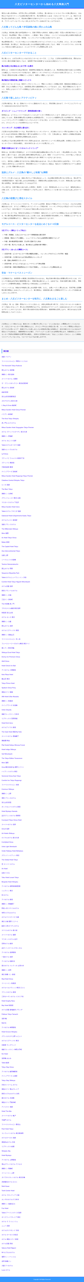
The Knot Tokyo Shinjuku (10, 418)
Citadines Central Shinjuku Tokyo (13, 480)
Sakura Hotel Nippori (9, 1248)
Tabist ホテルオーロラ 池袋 (11, 445)
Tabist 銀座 (5, 1063)
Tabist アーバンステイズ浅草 (11, 1213)
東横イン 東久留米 (8, 374)
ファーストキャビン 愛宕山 (11, 1124)
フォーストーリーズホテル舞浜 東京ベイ (16, 643)
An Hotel (5, 868)
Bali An (4, 1023)
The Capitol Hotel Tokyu (10, 546)
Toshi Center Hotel (8, 1190)
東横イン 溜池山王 (8, 635)
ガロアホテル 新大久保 (9, 401)
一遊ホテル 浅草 (7, 957)
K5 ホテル (5, 895)
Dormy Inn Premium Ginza (11, 657)
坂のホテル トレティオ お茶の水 (13, 965)
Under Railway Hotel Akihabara (12, 851)
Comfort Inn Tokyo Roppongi (11, 780)
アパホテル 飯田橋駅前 (9, 1071)
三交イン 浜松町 (7, 599)
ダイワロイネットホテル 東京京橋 (13, 1177)
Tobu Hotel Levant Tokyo (10, 877)
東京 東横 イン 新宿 (8, 974)
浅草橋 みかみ (6, 1058)
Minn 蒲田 (5, 762)
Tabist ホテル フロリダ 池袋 (11, 511)
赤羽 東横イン (6, 1261)
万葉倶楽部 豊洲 (7, 467)
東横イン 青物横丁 (8, 904)
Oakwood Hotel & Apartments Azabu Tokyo (16, 516)
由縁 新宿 (5, 392)
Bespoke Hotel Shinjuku (10, 882)
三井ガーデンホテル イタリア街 (13, 996)
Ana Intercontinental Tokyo (11, 551)
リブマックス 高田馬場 (9, 718)
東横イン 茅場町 (7, 436)
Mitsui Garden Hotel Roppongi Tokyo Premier (17, 476)
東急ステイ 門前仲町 (9, 1102)
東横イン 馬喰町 (7, 1168)
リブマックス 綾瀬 (8, 1146)
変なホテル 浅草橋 (8, 370)
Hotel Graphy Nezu (8, 1001)
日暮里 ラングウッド (9, 1045)
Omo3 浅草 (5, 829)
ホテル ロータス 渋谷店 (10, 1235)
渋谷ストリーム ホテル (9, 1085)
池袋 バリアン (6, 357)
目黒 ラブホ (6, 873)
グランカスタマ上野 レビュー (12, 1036)
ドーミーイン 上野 (8, 1173)
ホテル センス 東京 (8, 617)
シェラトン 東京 (7, 891)
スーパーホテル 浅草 (9, 824)
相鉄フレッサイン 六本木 (10, 714)
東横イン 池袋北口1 (8, 1204)
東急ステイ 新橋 (7, 692)
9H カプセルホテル (8, 1252)
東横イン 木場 (6, 595)
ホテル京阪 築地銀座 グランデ (12, 1010)
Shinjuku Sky (6, 1151)
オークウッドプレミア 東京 (11, 1217)
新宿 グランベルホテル (9, 590)
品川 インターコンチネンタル (12, 948)
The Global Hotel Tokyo (10, 860)
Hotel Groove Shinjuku (9, 1032)
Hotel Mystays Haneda (9, 811)
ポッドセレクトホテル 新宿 (11, 807)
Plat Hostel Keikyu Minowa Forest (13, 745)
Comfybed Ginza (7, 842)
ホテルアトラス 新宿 (9, 727)
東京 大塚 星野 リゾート (10, 921)
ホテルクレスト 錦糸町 (9, 520)
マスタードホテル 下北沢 (10, 502)
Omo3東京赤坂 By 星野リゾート (13, 767)
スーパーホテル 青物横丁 (10, 736)
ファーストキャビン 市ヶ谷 (11, 639)
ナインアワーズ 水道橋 (9, 705)
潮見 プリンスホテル (9, 798)
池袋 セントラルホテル (9, 449)
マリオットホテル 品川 (9, 939)
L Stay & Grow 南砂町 (9, 405)
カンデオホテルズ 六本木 (10, 1199)
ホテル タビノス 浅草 (9, 440)
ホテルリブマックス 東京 (10, 1040)
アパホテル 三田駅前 (9, 670)
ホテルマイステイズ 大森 (10, 917)
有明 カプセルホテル (9, 913)
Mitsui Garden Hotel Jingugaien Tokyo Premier (18, 427)
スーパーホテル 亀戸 (9, 1116)
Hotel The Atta (6, 1111)
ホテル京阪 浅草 (7, 586)
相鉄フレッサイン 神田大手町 (12, 1049)
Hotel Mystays (6, 1155)
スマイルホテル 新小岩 (9, 930)
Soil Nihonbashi (7, 754)
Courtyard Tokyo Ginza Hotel (12, 820)
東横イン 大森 (6, 621)
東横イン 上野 (6, 793)
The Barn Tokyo (7, 489)
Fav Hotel (5, 1208)
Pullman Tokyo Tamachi (10, 1014)
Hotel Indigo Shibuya (9, 749)
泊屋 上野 (5, 555)
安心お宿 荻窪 (6, 802)
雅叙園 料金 (6, 740)
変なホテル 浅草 (7, 626)
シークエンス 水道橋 (9, 560)
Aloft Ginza (5, 661)
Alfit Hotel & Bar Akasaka (10, 696)
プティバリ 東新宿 (8, 463)
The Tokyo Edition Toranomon (12, 758)
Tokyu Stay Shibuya (8, 1080)
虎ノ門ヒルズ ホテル (9, 423)
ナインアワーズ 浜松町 (9, 471)
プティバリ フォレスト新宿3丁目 (13, 458)
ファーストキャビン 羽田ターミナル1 (14, 361)
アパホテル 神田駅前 (9, 1027)
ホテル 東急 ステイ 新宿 (10, 1239)
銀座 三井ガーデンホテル (10, 926)
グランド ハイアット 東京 (10, 855)
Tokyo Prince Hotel (8, 683)
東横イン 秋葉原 (7, 701)
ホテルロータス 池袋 (9, 1138)
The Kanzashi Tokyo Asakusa (12, 365)
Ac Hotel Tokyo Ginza (9, 537)
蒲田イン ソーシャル (9, 1257)
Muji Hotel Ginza (7, 979)
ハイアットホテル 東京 (9, 771)
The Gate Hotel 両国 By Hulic (12, 732)
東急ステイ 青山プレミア (10, 1089)
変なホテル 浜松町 (8, 388)
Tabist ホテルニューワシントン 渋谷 (14, 577)
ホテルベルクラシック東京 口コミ (13, 988)
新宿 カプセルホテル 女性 (10, 1093)
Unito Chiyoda (6, 710)
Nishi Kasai (5, 1186)
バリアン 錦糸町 (7, 414)
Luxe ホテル (6, 1270)
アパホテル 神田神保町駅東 (11, 886)
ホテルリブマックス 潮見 (10, 630)
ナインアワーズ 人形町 (9, 1076)
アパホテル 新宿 (7, 899)
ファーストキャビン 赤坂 (10, 785)
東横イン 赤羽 (6, 970)
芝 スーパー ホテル (8, 864)
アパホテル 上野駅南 (9, 1160)
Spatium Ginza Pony (9, 688)
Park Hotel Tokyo (7, 1129)
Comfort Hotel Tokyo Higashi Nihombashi (16, 582)
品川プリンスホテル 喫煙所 (11, 815)
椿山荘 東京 (6, 679)
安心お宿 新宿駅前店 (9, 396)
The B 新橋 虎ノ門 (8, 604)
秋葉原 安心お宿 (7, 613)
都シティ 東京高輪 (8, 648)
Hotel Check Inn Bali (9, 666)
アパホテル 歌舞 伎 (8, 961)
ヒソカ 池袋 (6, 485)
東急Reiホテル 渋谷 (8, 1142)
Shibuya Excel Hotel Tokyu (11, 652)
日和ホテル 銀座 (7, 943)
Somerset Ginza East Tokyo (11, 776)
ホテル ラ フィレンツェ (10, 1221)
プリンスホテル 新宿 (9, 992)
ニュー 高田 (6, 1226)
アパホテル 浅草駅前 (9, 952)
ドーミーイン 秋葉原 (9, 983)
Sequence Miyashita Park (10, 573)
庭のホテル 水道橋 (8, 1098)
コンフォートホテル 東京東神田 (13, 1133)
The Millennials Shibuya (10, 529)
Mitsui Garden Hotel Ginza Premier (14, 410)
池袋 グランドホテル (9, 524)
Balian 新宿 (5, 542)
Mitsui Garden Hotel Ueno (11, 507)
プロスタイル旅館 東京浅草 (11, 608)
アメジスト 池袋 (7, 1107)
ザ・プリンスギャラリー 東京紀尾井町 (15, 383)
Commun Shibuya (8, 789)
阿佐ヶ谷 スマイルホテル (10, 908)
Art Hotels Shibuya (8, 833)
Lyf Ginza (5, 454)
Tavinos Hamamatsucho (10, 564)
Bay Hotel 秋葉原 (7, 1005)
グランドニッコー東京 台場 (11, 498)
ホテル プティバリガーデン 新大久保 (14, 432)
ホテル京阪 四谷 (7, 1243)
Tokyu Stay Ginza (8, 1067)
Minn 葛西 (5, 533)
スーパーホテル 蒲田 (9, 935)
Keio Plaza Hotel (7, 674)
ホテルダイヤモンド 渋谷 (10, 1230)
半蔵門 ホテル (6, 1120)
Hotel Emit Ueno (7, 723)
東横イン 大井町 (7, 493)
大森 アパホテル (7, 1265)
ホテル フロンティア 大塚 (10, 1195)
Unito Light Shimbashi (9, 846)
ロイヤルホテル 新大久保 (10, 838)
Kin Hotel (5, 1054)
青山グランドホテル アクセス (12, 1164)
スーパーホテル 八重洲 (9, 379)
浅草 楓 (4, 1018)
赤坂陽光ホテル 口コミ (9, 1182)
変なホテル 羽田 (7, 568)
